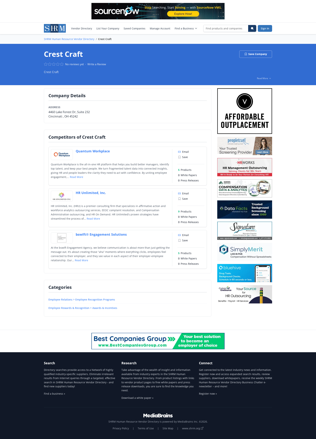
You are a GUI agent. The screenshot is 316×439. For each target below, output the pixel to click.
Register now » (208, 393)
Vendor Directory (81, 28)
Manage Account (160, 28)
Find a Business (184, 28)
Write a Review (96, 64)
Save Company (257, 54)
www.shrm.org (191, 428)
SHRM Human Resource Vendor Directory (69, 39)
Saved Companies (134, 28)
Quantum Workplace (93, 151)
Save (185, 157)
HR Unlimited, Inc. (91, 193)
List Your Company (107, 28)
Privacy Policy (121, 428)
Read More (76, 177)
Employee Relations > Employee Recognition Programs (81, 299)
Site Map (168, 428)
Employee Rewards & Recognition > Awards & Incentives (82, 308)
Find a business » (54, 393)
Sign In (265, 28)
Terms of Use (146, 428)
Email (185, 151)
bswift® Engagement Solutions (101, 234)
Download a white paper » (137, 398)
